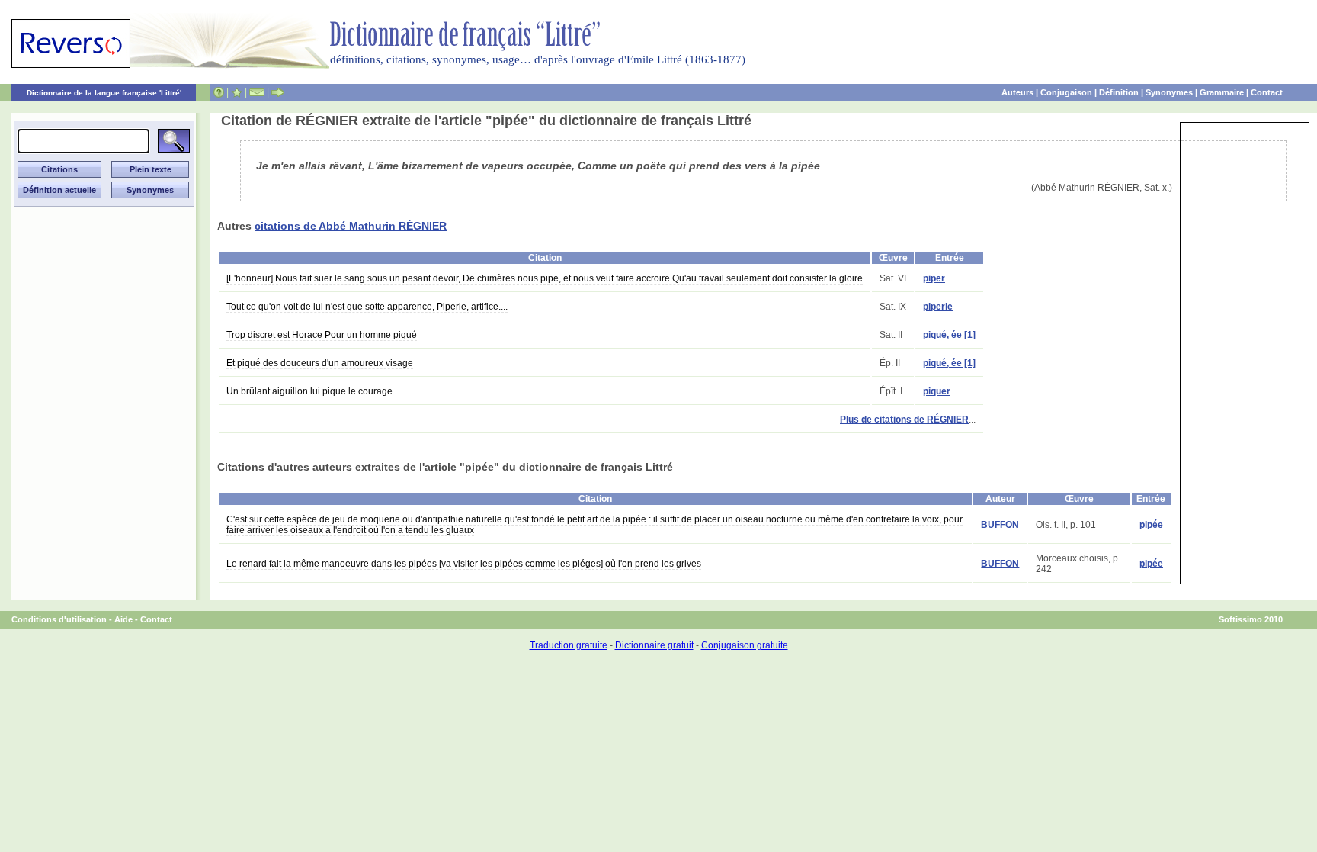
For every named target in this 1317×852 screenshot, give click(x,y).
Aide (123, 619)
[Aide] (218, 92)
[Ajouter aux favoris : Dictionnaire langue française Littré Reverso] (236, 92)
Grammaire (1222, 92)
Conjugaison (1066, 92)
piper (934, 278)
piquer (936, 391)
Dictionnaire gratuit (654, 645)
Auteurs (1017, 92)
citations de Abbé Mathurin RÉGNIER (351, 226)
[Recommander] (277, 92)
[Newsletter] (256, 92)
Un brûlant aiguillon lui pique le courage (309, 391)
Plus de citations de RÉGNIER (904, 419)
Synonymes (1169, 92)
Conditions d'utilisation (59, 619)
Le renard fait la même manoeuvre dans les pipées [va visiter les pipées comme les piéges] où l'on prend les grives (463, 563)
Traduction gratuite (568, 645)
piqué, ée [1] (949, 335)
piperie (938, 306)
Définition (1119, 92)
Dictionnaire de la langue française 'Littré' (104, 92)
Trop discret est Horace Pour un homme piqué (321, 335)
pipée (1151, 524)
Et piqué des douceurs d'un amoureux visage (319, 363)
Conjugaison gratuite (744, 645)
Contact (1267, 92)
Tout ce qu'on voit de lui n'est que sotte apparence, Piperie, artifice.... (367, 306)
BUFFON (1000, 524)
